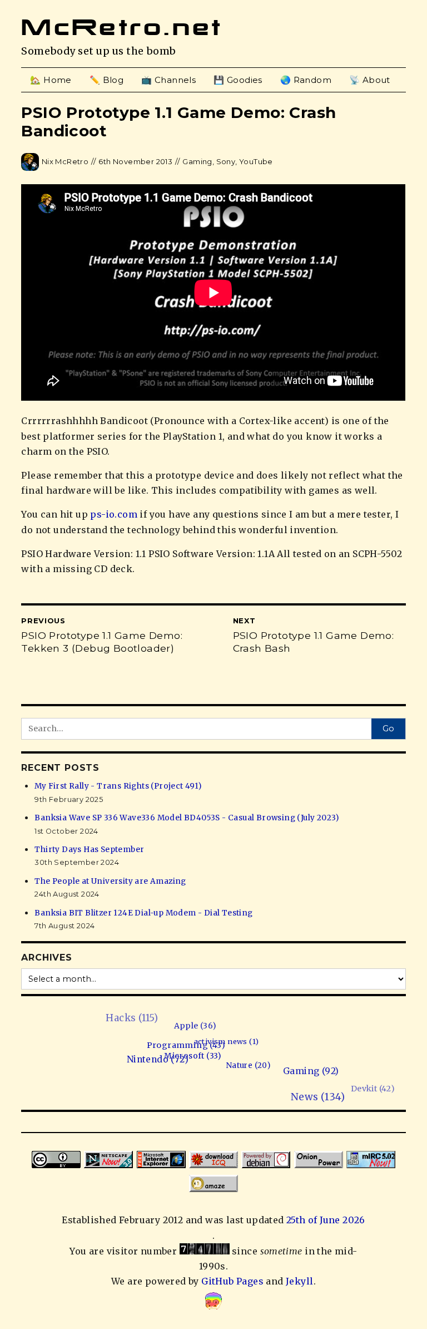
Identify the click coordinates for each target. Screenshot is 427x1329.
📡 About (369, 80)
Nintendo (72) (152, 1059)
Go (388, 728)
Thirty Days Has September (89, 849)
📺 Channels (168, 80)
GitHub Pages (232, 1281)
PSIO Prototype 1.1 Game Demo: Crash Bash (313, 641)
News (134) (303, 1101)
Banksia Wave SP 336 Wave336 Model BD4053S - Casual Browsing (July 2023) (186, 818)
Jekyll (299, 1281)
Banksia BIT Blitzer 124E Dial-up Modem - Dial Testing (143, 913)
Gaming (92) (302, 1074)
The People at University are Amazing (110, 881)
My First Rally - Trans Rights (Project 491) (117, 786)
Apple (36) (205, 1027)
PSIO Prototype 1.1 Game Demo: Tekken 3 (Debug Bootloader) (101, 641)
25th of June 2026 (325, 1219)
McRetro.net (121, 27)
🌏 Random (305, 80)
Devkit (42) (399, 1070)
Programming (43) (187, 1046)
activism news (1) (228, 1044)
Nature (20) (240, 1068)
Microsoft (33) (190, 1057)
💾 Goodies (238, 80)
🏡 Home (50, 80)
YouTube (256, 161)
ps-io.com (113, 514)
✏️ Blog (106, 80)
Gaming (197, 161)
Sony (226, 161)
